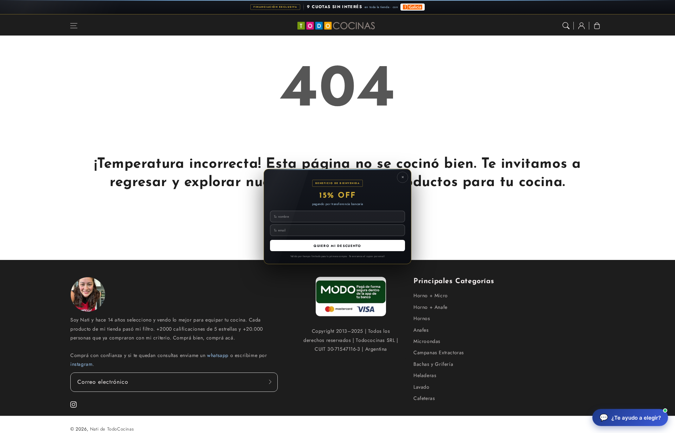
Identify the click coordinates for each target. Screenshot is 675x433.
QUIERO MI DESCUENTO (337, 245)
